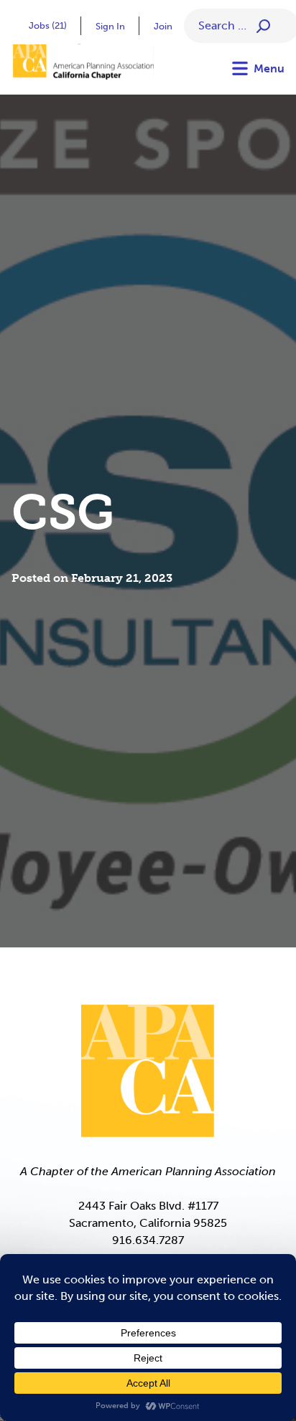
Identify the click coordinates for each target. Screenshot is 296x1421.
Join (163, 26)
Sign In (110, 26)
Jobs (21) (48, 25)
